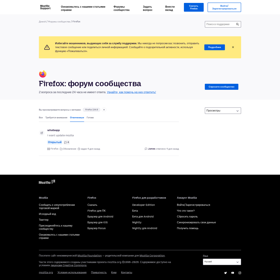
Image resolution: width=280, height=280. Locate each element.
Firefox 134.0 (91, 110)
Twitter (225, 273)
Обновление (69, 148)
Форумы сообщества (121, 8)
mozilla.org (46, 272)
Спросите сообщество (221, 86)
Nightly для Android (144, 228)
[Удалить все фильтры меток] (104, 109)
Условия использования (72, 272)
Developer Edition (143, 204)
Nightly (136, 222)
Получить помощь (187, 228)
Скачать (92, 204)
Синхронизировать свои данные (196, 222)
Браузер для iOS (98, 222)
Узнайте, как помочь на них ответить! (131, 92)
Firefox (54, 148)
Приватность (99, 272)
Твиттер (43, 219)
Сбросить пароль (187, 216)
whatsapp (53, 130)
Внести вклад (170, 8)
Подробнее (214, 47)
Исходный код (47, 214)
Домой (42, 21)
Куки (114, 272)
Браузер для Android (100, 216)
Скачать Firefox (193, 7)
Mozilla (47, 182)
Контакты (126, 272)
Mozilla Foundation (89, 255)
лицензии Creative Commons (69, 265)
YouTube (232, 273)
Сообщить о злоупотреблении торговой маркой (57, 206)
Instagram (240, 273)
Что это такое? (186, 210)
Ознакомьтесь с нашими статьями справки (83, 8)
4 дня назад (172, 148)
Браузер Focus (97, 228)
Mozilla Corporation (152, 255)
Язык (205, 255)
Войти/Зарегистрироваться (224, 7)
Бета (135, 210)
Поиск (237, 24)
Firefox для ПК (96, 210)
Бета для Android (143, 216)
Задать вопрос (147, 8)
